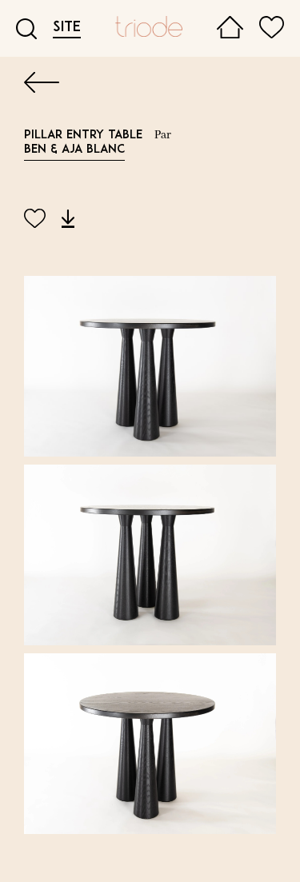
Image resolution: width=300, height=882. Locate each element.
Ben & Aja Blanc (74, 150)
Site (67, 27)
